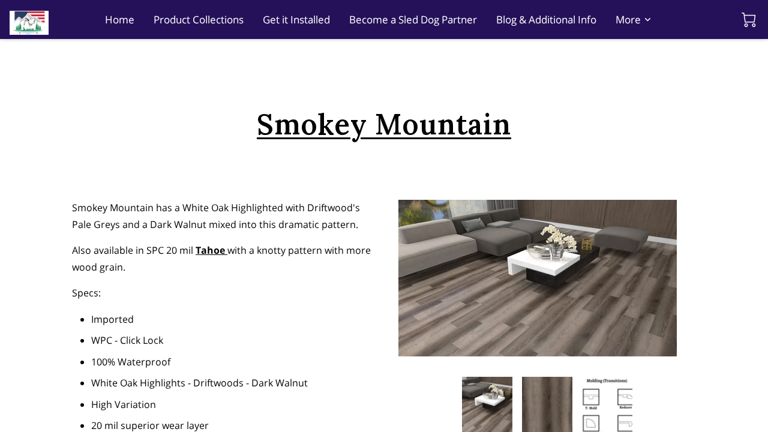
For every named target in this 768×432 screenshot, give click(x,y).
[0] (749, 20)
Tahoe (211, 250)
